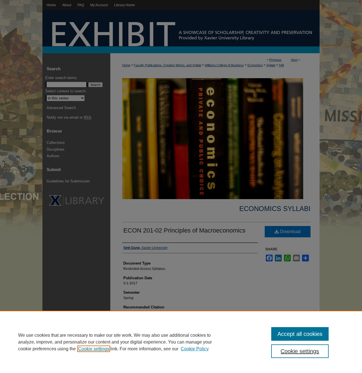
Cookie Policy (195, 348)
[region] (181, 342)
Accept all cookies (299, 334)
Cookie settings (93, 348)
